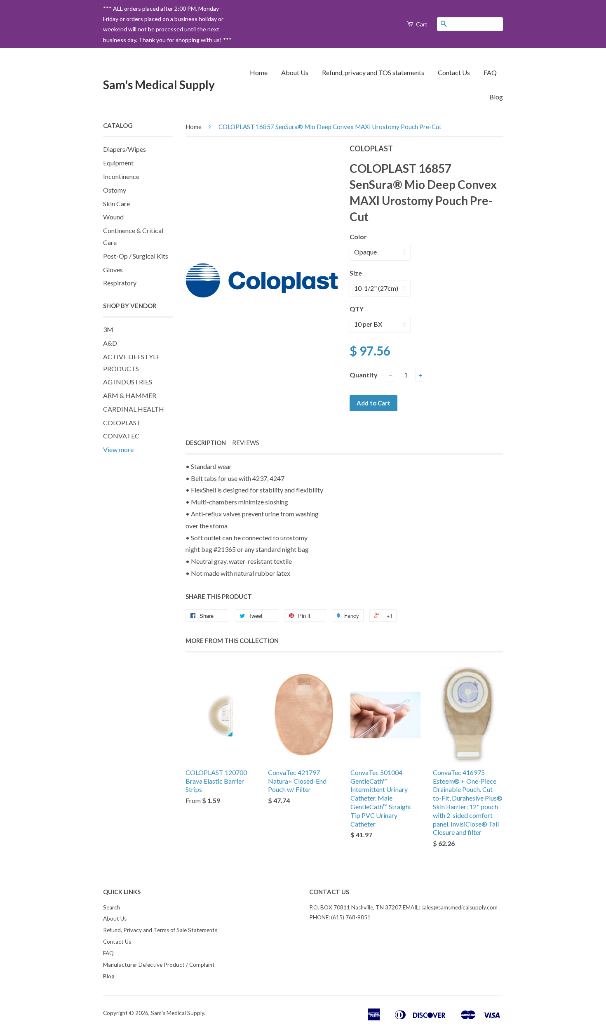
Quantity (364, 375)
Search (111, 907)
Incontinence (121, 176)
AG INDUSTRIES (127, 382)
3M (108, 329)
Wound (113, 217)
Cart (421, 24)
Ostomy (114, 190)
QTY (357, 309)
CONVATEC (121, 436)
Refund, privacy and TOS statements (373, 72)
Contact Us (454, 72)
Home (259, 72)
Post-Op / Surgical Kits (135, 256)
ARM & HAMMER (129, 395)
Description (206, 442)
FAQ (490, 72)
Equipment (118, 163)
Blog (496, 97)
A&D (110, 343)
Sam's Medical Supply (159, 85)
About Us (294, 72)
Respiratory (119, 283)
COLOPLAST (122, 422)
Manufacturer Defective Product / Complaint (159, 964)
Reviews (245, 442)
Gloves (113, 269)
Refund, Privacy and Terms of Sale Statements (160, 930)
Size (356, 273)
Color (358, 236)
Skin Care (116, 203)
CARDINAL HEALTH (133, 409)
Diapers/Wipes (124, 149)
